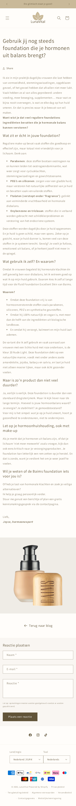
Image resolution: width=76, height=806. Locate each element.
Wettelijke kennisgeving (49, 798)
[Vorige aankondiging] (7, 4)
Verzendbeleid (65, 792)
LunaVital (23, 787)
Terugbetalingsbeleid (18, 792)
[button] (7, 18)
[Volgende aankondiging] (69, 4)
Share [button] (9, 68)
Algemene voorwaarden (43, 792)
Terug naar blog (41, 625)
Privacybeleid (57, 787)
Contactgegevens (26, 798)
